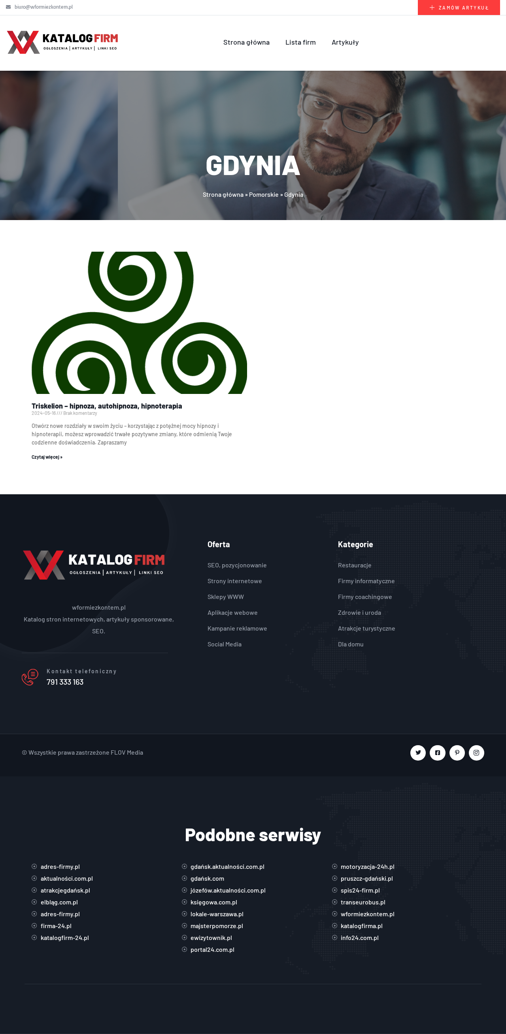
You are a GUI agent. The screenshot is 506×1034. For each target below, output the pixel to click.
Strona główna (246, 42)
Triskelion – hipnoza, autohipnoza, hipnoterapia (107, 405)
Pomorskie (264, 194)
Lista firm (300, 42)
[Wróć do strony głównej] (63, 42)
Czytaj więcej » (47, 457)
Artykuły (345, 42)
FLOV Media (127, 752)
